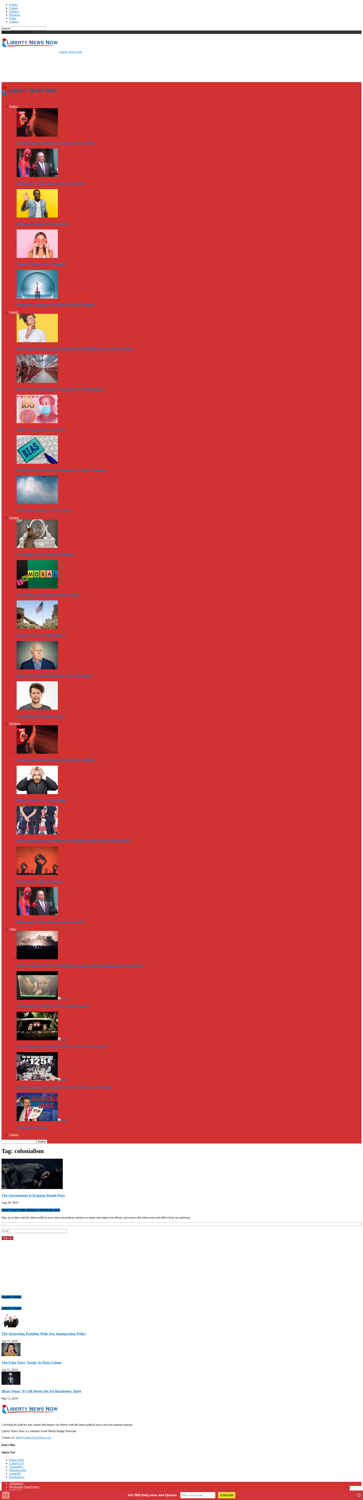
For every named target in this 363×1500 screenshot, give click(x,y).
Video (12, 18)
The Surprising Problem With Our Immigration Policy (44, 1334)
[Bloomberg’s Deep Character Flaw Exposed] (37, 176)
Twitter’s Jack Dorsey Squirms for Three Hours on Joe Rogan (65, 1087)
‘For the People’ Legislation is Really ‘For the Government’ (62, 1046)
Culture (13, 8)
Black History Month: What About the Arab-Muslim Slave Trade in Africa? (75, 349)
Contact (13, 21)
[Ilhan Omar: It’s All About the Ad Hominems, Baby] (11, 1383)
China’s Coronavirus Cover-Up (41, 430)
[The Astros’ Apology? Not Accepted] (37, 503)
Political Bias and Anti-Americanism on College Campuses (62, 470)
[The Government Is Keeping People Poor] (32, 1188)
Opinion (14, 11)
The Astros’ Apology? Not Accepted (44, 510)
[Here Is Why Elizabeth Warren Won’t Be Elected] (37, 668)
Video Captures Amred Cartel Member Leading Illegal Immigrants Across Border (80, 965)
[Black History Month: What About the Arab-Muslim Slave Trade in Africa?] (37, 341)
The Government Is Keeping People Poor (33, 1195)
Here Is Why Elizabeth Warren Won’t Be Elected (54, 676)
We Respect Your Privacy (24, 1486)
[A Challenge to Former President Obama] (37, 587)
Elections (14, 14)
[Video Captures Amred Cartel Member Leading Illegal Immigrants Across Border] (37, 958)
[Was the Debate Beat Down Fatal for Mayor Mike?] (37, 135)
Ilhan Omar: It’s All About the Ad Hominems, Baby (42, 1391)
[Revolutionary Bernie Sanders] (37, 874)
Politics (13, 4)
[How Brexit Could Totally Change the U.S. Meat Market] (37, 381)
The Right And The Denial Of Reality (46, 554)
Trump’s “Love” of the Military (41, 635)
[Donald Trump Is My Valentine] (37, 256)
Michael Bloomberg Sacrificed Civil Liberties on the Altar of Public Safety (74, 841)
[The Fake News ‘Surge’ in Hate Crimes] (11, 1355)
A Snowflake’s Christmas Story (41, 716)
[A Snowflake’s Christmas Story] (37, 708)
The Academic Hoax (32, 1127)
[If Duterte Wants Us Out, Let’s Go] (37, 216)
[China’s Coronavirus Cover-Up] (37, 422)
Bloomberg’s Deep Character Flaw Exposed (50, 183)
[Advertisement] (70, 67)
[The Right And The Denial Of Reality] (37, 546)
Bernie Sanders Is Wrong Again (41, 800)
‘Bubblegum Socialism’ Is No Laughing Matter (53, 1006)
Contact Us (15, 1490)
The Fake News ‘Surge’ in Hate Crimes (32, 1362)
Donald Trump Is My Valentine (41, 264)
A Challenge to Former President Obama (48, 595)
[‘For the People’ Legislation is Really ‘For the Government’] (42, 1039)
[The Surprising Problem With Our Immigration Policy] (11, 1326)
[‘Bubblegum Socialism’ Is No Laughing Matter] (42, 998)
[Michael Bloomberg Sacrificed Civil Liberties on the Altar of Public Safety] (37, 833)
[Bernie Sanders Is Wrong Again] (37, 793)
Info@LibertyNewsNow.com (33, 1437)
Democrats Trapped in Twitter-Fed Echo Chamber (56, 305)
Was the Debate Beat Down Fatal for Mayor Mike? (56, 143)
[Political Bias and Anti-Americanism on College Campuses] (37, 462)
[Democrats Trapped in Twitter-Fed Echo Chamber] (37, 297)
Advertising (16, 1483)
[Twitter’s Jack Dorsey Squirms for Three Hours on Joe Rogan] (42, 1079)
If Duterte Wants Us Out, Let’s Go (43, 224)
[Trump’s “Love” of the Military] (37, 627)
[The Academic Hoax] (42, 1120)
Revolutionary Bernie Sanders (40, 881)
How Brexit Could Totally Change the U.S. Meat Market (60, 389)
